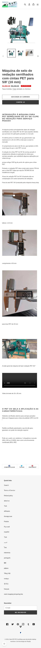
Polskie (6, 521)
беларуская (8, 516)
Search (6, 485)
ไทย (5, 547)
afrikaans (7, 511)
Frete (14, 89)
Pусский (7, 527)
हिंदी (5, 563)
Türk (5, 506)
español (6, 532)
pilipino (6, 568)
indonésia (7, 552)
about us (7, 501)
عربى (5, 542)
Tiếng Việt (7, 573)
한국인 (6, 584)
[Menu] (38, 4)
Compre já (20, 102)
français (6, 589)
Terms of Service (9, 490)
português (7, 558)
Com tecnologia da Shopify (23, 641)
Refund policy (8, 495)
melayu (6, 578)
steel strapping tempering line (13, 594)
